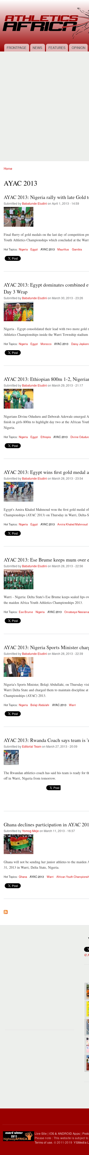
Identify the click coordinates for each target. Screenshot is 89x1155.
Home (8, 168)
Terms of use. (44, 1142)
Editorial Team (31, 746)
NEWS (37, 47)
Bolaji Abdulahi (39, 705)
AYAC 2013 (48, 249)
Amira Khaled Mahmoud (72, 524)
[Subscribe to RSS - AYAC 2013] (6, 910)
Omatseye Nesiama (76, 612)
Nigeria (23, 249)
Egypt (34, 249)
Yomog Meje (30, 831)
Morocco (46, 344)
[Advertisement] (44, 103)
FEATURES (57, 47)
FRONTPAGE (16, 47)
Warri (72, 705)
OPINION (78, 47)
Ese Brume (26, 612)
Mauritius (63, 249)
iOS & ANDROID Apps (64, 1133)
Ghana (23, 877)
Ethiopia (46, 437)
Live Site (41, 1133)
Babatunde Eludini (34, 203)
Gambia (77, 249)
